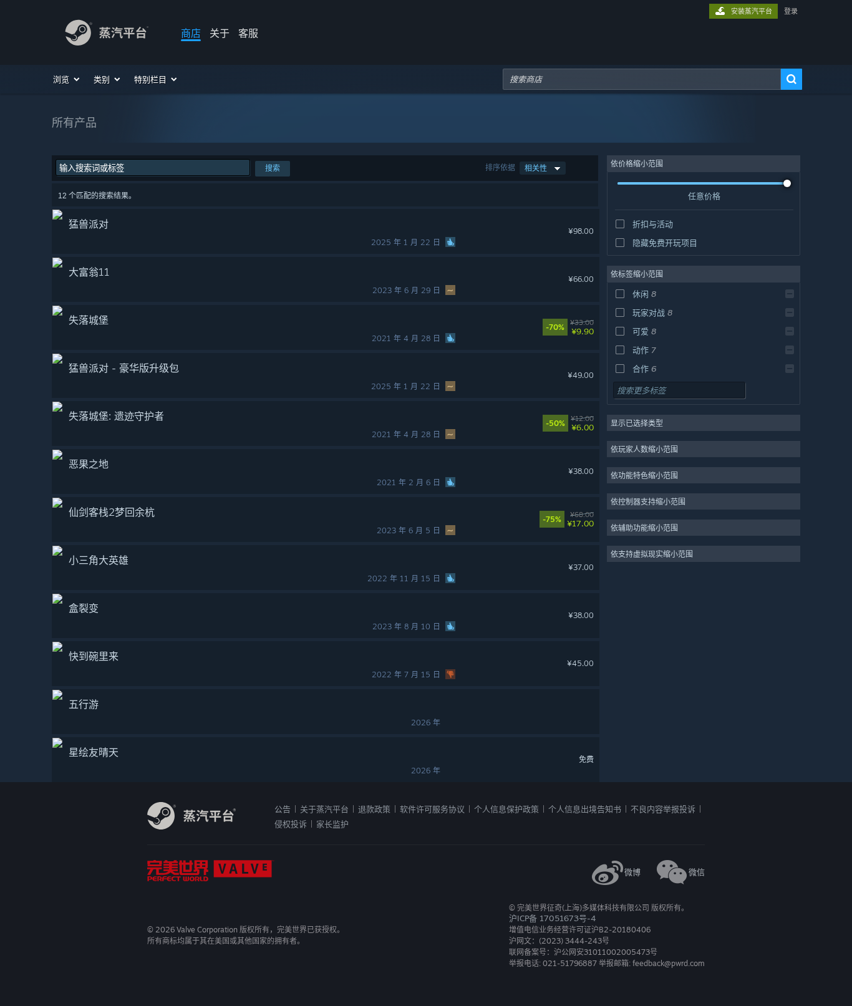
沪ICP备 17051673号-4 (552, 918)
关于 (220, 33)
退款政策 (374, 809)
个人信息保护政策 (506, 809)
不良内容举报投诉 (663, 809)
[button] (67, 79)
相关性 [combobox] (536, 168)
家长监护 (332, 824)
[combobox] (642, 79)
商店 (191, 33)
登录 (791, 11)
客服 (248, 33)
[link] (586, 327)
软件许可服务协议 (432, 809)
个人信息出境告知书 (584, 809)
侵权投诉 (290, 824)
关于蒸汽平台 (324, 809)
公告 (282, 809)
